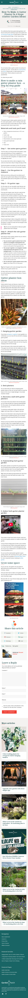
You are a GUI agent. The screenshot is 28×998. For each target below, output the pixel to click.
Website (4, 700)
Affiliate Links (18, 26)
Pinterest (8, 637)
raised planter (22, 69)
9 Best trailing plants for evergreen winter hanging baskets (11, 755)
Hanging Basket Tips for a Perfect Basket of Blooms (13, 954)
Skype (21, 637)
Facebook (8, 633)
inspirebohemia (18, 328)
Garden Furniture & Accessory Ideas (9, 972)
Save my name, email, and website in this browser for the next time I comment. (13, 706)
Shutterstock (15, 65)
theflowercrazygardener (14, 382)
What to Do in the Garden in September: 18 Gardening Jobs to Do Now (14, 823)
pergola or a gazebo (12, 334)
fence (4, 71)
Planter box (8, 646)
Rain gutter (15, 646)
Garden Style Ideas (6, 970)
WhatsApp (8, 641)
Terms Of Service (5, 943)
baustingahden (14, 508)
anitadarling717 (16, 457)
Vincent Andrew (16, 20)
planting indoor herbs (20, 556)
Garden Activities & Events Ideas (8, 974)
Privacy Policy (4, 941)
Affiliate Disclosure (6, 945)
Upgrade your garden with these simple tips (13, 789)
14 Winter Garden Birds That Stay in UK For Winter (12, 958)
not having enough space (7, 34)
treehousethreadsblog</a (14, 117)
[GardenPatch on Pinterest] (3, 994)
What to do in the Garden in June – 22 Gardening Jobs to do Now (14, 923)
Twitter (21, 633)
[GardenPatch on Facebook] (6, 994)
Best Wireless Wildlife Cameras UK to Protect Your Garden (13, 857)
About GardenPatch (6, 936)
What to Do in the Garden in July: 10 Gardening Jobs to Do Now (14, 890)
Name (4, 688)
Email (21, 641)
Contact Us (4, 939)
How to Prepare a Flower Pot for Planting (10, 961)
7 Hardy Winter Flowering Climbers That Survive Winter (13, 956)
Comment (4, 670)
